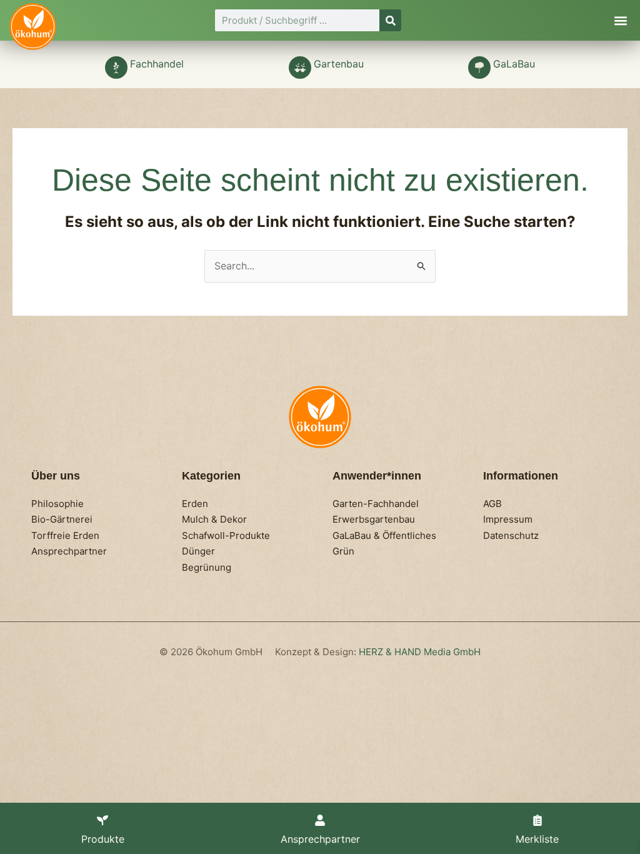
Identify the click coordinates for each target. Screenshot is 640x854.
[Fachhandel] (116, 67)
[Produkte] (102, 820)
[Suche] (390, 20)
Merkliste (537, 839)
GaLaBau (514, 64)
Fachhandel (157, 64)
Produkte (102, 839)
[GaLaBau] (479, 67)
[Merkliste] (537, 820)
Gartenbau (339, 64)
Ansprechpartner (320, 839)
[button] (620, 20)
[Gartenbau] (300, 67)
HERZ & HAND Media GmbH (420, 652)
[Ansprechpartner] (320, 820)
